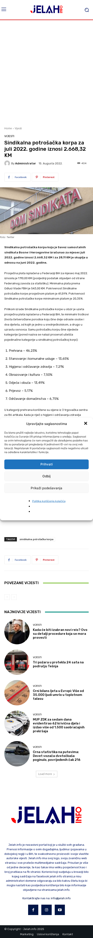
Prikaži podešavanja (46, 488)
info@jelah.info (61, 898)
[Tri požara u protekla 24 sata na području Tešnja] (17, 662)
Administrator (25, 163)
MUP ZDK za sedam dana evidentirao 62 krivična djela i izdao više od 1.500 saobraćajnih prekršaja (59, 725)
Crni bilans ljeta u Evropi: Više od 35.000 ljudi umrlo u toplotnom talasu (58, 695)
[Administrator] (7, 163)
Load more (45, 774)
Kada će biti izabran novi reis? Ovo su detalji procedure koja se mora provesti (60, 634)
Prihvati (46, 464)
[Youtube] (60, 910)
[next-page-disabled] (14, 597)
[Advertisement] (46, 72)
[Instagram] (46, 910)
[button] (86, 423)
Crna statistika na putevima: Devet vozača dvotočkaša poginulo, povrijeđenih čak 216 (56, 756)
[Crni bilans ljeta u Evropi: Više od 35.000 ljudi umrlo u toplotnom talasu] (17, 692)
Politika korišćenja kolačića (49, 500)
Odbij (46, 476)
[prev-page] (7, 597)
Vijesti (18, 128)
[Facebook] (33, 910)
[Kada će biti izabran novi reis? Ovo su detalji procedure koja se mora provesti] (17, 631)
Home (8, 128)
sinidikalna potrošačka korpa (36, 539)
